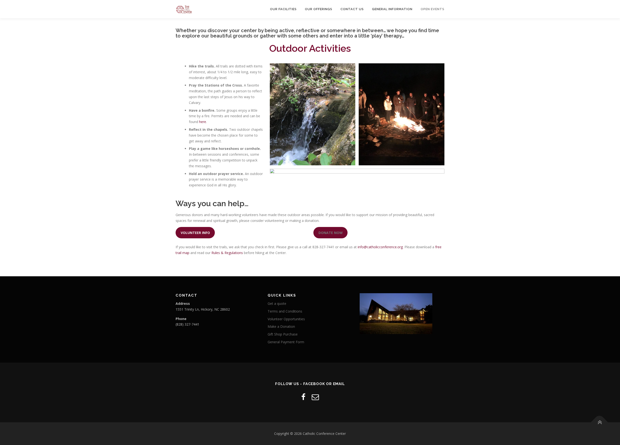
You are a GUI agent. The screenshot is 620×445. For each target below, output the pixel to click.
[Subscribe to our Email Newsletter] (315, 397)
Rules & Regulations (227, 252)
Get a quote (277, 303)
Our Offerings (318, 9)
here (202, 121)
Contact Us (352, 9)
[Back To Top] (599, 422)
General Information (392, 9)
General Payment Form (286, 342)
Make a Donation (281, 326)
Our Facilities (283, 9)
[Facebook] (303, 397)
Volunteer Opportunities (286, 319)
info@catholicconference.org (380, 247)
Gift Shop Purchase (283, 334)
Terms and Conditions (285, 311)
